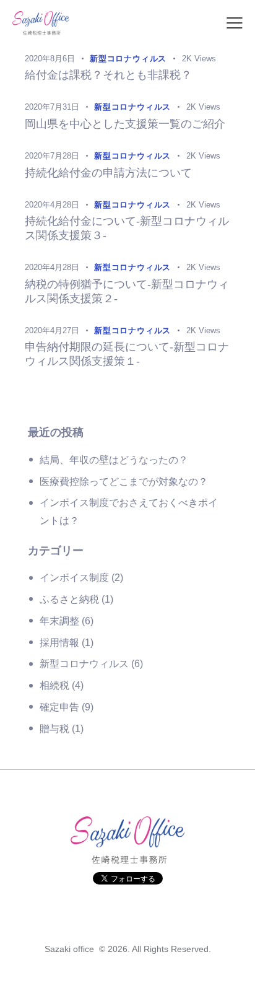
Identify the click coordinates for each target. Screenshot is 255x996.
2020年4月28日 (52, 204)
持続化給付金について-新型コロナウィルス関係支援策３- (127, 228)
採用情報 (59, 642)
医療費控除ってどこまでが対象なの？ (124, 481)
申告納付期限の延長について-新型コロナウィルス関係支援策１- (127, 354)
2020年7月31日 (52, 106)
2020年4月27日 (52, 330)
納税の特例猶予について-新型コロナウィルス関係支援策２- (127, 291)
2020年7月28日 (52, 155)
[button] (235, 24)
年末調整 (59, 621)
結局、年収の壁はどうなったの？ (114, 460)
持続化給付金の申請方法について (108, 173)
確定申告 (59, 707)
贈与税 (54, 728)
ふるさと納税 (69, 599)
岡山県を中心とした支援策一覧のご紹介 (125, 124)
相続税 (54, 685)
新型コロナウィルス (84, 663)
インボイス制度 (74, 577)
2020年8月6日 (50, 58)
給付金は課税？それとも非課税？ (108, 75)
